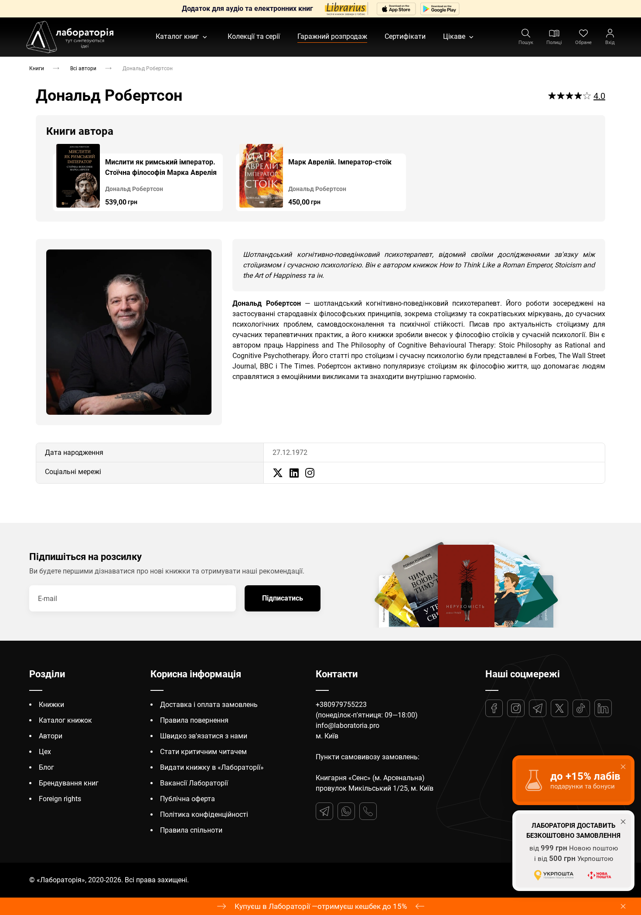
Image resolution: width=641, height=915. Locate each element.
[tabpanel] (137, 177)
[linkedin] (294, 473)
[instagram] (309, 473)
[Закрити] (623, 906)
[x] (278, 473)
